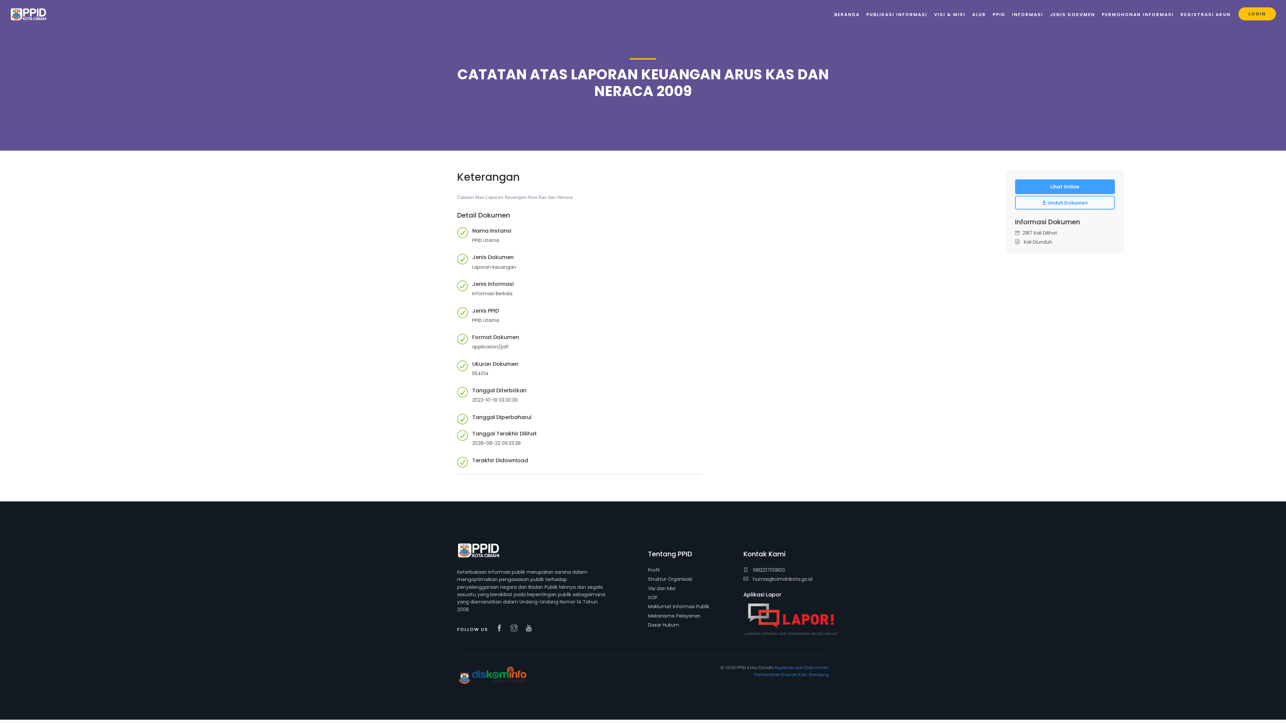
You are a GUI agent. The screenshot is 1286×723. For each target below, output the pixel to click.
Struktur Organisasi (670, 579)
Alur (979, 14)
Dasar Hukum (663, 625)
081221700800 (768, 570)
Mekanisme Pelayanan (674, 616)
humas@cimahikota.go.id (782, 579)
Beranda (847, 14)
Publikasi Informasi (896, 14)
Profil (653, 570)
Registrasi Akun (1206, 14)
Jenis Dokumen (1072, 14)
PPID (999, 14)
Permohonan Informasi (1138, 14)
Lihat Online (1064, 186)
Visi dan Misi (661, 588)
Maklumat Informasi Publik (678, 606)
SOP (652, 597)
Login (1257, 14)
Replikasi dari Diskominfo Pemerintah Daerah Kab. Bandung (792, 671)
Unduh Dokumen (1067, 202)
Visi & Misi (950, 14)
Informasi (1027, 14)
